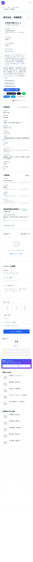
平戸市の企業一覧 (10, 80)
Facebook (6, 96)
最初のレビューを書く (13, 90)
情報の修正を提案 (10, 225)
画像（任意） (6, 302)
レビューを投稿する (16, 331)
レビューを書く (16, 366)
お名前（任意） (7, 315)
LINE (24, 93)
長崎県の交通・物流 (10, 86)
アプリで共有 (12, 93)
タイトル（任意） (8, 277)
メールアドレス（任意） (9, 322)
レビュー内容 (8, 285)
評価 (5, 270)
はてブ (13, 96)
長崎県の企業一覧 (10, 83)
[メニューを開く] (30, 3)
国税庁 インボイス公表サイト (12, 220)
